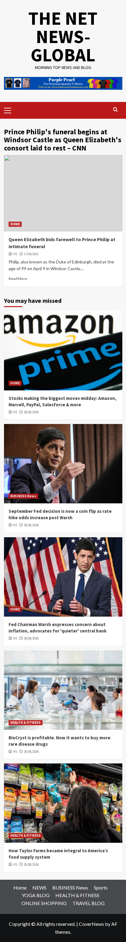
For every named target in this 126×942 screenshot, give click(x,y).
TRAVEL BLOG (88, 903)
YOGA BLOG (36, 895)
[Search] (115, 109)
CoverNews (91, 924)
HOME (15, 224)
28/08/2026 (31, 412)
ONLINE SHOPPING (44, 903)
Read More (18, 278)
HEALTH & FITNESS (25, 722)
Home (20, 887)
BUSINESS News (23, 496)
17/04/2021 (31, 254)
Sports (101, 887)
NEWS (39, 887)
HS (15, 254)
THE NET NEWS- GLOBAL (63, 36)
